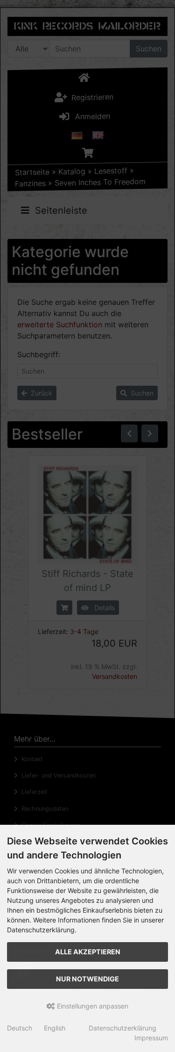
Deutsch (19, 1028)
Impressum (151, 1038)
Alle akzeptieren (87, 952)
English (54, 1028)
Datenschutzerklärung (122, 1028)
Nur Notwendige (87, 979)
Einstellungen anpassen (91, 1006)
